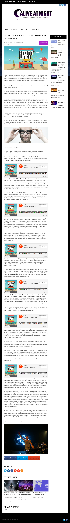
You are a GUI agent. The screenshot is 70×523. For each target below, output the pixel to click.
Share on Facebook (10, 458)
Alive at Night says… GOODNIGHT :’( (58, 43)
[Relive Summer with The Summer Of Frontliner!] (26, 69)
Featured (12, 2)
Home (6, 2)
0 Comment (43, 42)
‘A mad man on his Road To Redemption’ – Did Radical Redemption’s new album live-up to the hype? (10, 496)
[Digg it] (8, 471)
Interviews (31, 2)
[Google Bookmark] (18, 471)
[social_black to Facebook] (11, 471)
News (19, 2)
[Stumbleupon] (15, 471)
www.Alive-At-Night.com (12, 519)
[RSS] (21, 471)
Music (24, 2)
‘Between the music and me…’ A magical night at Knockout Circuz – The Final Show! (58, 93)
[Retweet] (5, 471)
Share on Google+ (34, 458)
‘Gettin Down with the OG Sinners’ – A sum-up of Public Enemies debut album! (25, 495)
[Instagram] (60, 5)
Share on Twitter (22, 458)
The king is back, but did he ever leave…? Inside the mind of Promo (39, 494)
